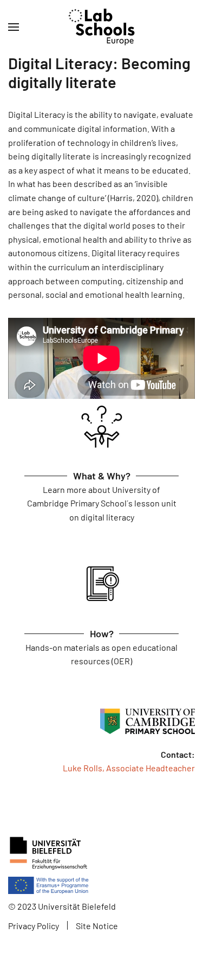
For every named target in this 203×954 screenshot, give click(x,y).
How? (102, 633)
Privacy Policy (33, 925)
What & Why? (101, 476)
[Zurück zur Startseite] (101, 27)
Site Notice (97, 925)
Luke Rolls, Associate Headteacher (129, 768)
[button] (13, 27)
